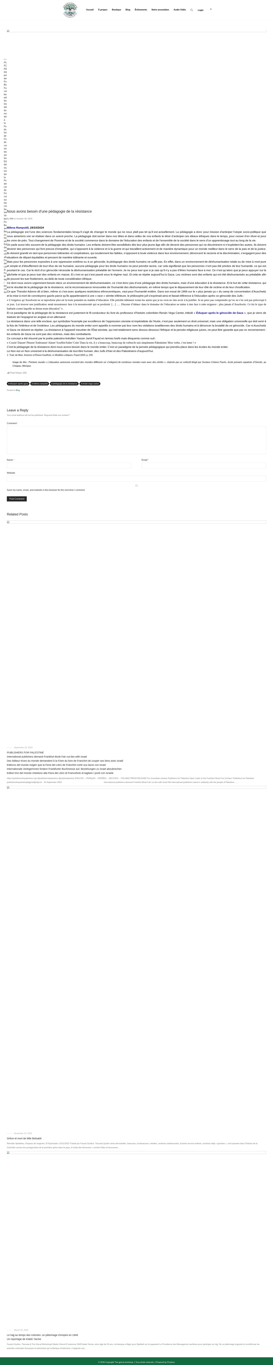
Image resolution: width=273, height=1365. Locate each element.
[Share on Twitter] (261, 383)
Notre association (160, 9)
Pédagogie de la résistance (65, 383)
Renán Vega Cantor (90, 383)
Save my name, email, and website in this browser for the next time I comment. (46, 490)
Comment (12, 423)
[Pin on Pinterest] (265, 383)
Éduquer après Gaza (19, 383)
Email (145, 460)
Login (200, 10)
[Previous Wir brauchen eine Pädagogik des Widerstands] (5, 47)
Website (11, 473)
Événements (141, 9)
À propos (102, 9)
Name (10, 460)
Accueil (90, 9)
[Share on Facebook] (257, 383)
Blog (128, 9)
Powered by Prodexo (165, 1362)
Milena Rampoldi (18, 227)
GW (11, 218)
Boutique (116, 9)
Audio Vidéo (180, 9)
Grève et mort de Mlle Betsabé (24, 1138)
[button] (192, 10)
